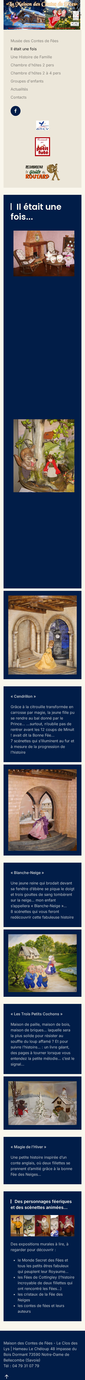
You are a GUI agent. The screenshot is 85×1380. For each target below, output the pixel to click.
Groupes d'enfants (27, 81)
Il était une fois (24, 48)
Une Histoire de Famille (31, 57)
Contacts (18, 97)
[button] (80, 14)
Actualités (19, 89)
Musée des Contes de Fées (34, 40)
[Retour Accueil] (42, 15)
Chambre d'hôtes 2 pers (32, 65)
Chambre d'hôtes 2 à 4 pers (36, 73)
